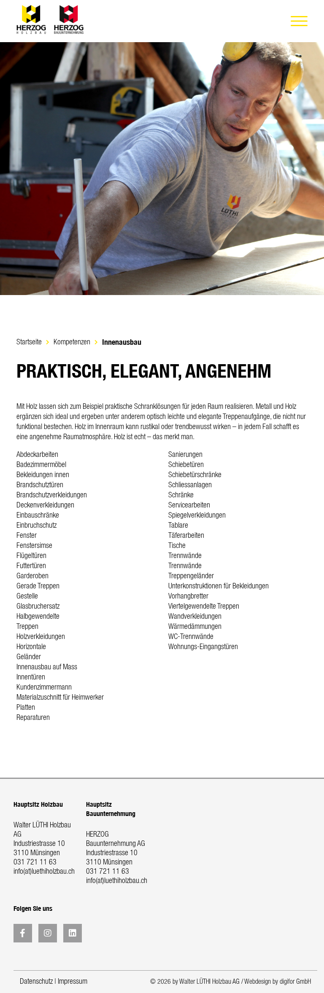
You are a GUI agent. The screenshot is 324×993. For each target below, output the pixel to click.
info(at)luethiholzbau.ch (44, 871)
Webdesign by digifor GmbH (277, 982)
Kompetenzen (72, 342)
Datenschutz (36, 981)
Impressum (72, 981)
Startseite (29, 342)
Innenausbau (121, 342)
